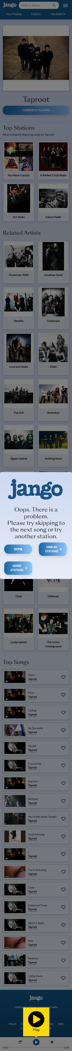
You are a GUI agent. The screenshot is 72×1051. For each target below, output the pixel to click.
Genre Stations (16, 568)
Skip (17, 549)
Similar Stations (51, 549)
